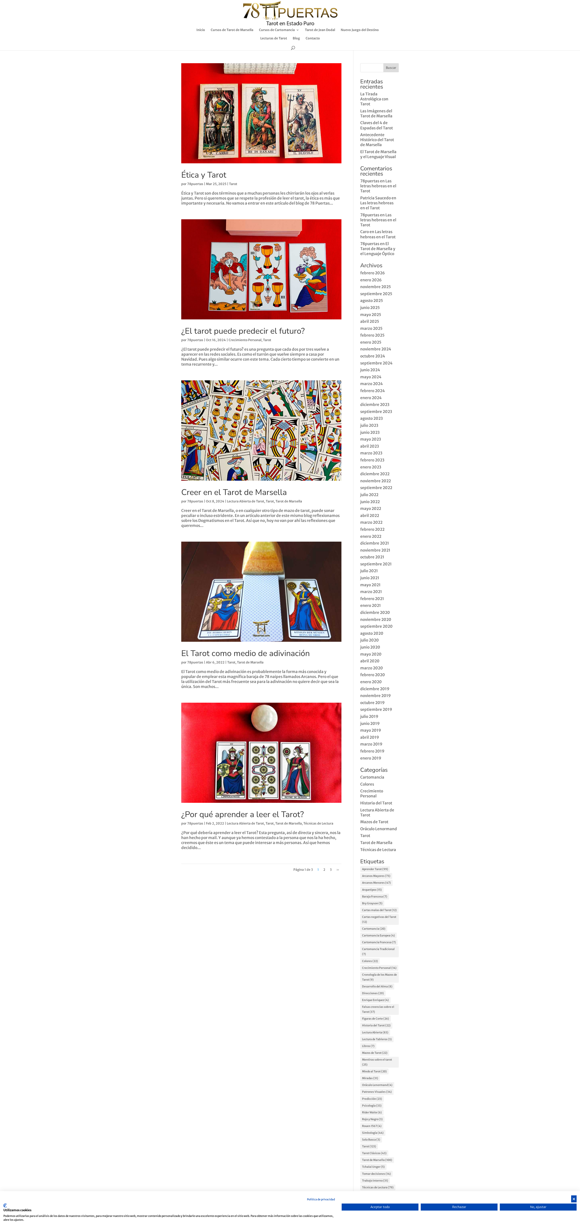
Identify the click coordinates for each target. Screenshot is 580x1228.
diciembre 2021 (374, 543)
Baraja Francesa (374, 896)
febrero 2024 (372, 390)
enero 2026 (371, 279)
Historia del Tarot (376, 803)
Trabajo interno (375, 1180)
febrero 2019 (372, 751)
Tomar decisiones (376, 1173)
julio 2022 (369, 494)
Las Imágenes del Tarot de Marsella (376, 113)
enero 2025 (370, 342)
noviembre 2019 (375, 695)
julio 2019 (369, 716)
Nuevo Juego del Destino (360, 30)
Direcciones (373, 993)
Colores (367, 784)
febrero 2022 (372, 529)
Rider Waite (372, 1112)
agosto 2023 (371, 418)
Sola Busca (371, 1139)
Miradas (370, 1078)
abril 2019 (369, 737)
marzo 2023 (371, 453)
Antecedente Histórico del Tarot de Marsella (377, 139)
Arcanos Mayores (376, 876)
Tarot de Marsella (289, 501)
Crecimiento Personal (245, 340)
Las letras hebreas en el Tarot (378, 186)
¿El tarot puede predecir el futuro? (243, 331)
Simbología (373, 1132)
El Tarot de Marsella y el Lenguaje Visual (378, 154)
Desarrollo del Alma (377, 986)
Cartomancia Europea (378, 935)
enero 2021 (370, 605)
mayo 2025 (370, 314)
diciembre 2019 (374, 688)
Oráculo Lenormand (378, 828)
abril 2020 (369, 661)
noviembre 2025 (375, 286)
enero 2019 (370, 758)
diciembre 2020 (375, 612)
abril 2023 (369, 446)
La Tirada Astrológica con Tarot (374, 99)
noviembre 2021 (375, 550)
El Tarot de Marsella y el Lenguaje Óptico (377, 248)
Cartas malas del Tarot (379, 910)
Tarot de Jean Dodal (320, 30)
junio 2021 (369, 577)
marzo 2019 (371, 744)
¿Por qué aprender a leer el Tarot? (242, 814)
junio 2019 (370, 723)
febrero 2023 (372, 460)
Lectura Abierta (375, 1032)
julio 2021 (369, 570)
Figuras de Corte (375, 1018)
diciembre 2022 (374, 473)
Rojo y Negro (372, 1119)
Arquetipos (372, 889)
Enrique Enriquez (375, 1000)
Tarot (233, 184)
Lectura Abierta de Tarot (245, 501)
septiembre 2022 (376, 487)
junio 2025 (370, 307)
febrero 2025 (372, 335)
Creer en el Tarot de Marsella (234, 492)
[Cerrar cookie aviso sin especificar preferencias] (574, 1198)
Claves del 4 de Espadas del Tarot (376, 125)
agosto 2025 (371, 300)
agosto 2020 (371, 633)
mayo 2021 (370, 584)
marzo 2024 (371, 383)
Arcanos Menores (376, 882)
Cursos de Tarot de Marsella (232, 30)
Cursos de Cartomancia (277, 30)
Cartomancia (372, 777)
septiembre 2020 (376, 626)
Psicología (372, 1105)
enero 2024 (371, 397)
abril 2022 (369, 515)
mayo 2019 (370, 730)
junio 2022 (370, 501)
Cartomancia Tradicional (378, 951)
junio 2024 (370, 369)
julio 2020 (369, 640)
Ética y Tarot (203, 175)
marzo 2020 (371, 668)
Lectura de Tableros (377, 1039)
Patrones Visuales (377, 1091)
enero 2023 (370, 467)
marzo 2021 (371, 591)
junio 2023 (370, 432)
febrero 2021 (372, 598)
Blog (296, 38)
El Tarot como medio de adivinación (245, 653)
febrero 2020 (372, 674)
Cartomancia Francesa (379, 942)
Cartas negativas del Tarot (379, 919)
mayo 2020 (371, 654)
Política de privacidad (321, 1199)
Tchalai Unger (373, 1166)
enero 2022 (370, 536)
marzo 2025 (371, 328)
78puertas (195, 184)
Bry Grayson (372, 903)
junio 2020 (370, 647)
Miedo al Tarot (374, 1071)
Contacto (313, 38)
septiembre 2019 (376, 709)
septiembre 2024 (376, 363)
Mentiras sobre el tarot (377, 1062)
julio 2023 (369, 425)
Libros (368, 1046)
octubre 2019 (372, 702)
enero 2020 (371, 681)
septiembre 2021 (376, 564)
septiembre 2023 (376, 411)
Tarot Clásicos (374, 1153)
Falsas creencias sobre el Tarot (378, 1009)
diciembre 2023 (374, 404)
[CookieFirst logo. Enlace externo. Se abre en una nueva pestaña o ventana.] (5, 1206)
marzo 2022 (371, 522)
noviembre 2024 (375, 349)
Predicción (372, 1098)
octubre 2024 (372, 356)
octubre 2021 (372, 557)
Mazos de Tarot (374, 821)
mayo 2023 (370, 439)
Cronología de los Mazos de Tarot (379, 977)
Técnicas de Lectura (318, 823)
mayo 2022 (370, 508)
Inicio (200, 30)
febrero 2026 (372, 272)
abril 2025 (369, 321)
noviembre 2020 (375, 619)
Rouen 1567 (372, 1126)
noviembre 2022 (375, 480)
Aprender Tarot (375, 869)
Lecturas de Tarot (273, 38)
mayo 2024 (371, 376)
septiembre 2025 (376, 293)
